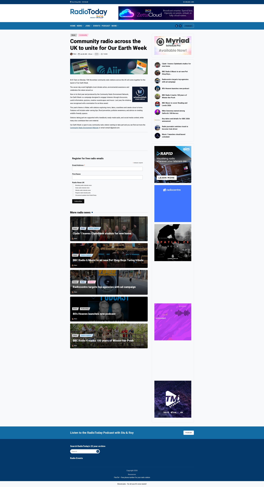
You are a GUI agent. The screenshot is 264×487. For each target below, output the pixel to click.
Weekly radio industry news (83, 190)
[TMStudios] (172, 399)
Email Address (78, 165)
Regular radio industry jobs (83, 193)
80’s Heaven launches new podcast (94, 313)
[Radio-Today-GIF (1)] (172, 203)
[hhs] (172, 242)
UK (184, 2)
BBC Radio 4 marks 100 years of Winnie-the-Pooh (103, 340)
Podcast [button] (189, 433)
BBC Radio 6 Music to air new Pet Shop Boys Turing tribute (108, 260)
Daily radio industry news (82, 188)
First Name (76, 174)
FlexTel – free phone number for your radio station (132, 477)
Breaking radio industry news (83, 185)
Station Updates (94, 228)
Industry (91, 282)
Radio (83, 228)
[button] (188, 26)
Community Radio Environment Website (84, 128)
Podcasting (84, 308)
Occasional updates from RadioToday (85, 195)
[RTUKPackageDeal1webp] (109, 66)
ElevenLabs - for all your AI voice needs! (132, 484)
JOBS (192, 2)
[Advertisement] (109, 142)
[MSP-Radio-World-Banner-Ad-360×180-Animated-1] (172, 45)
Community (83, 35)
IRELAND (188, 2)
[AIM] (172, 164)
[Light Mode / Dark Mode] (176, 25)
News (73, 35)
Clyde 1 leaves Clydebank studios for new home (102, 233)
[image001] (172, 322)
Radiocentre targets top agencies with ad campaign (104, 287)
